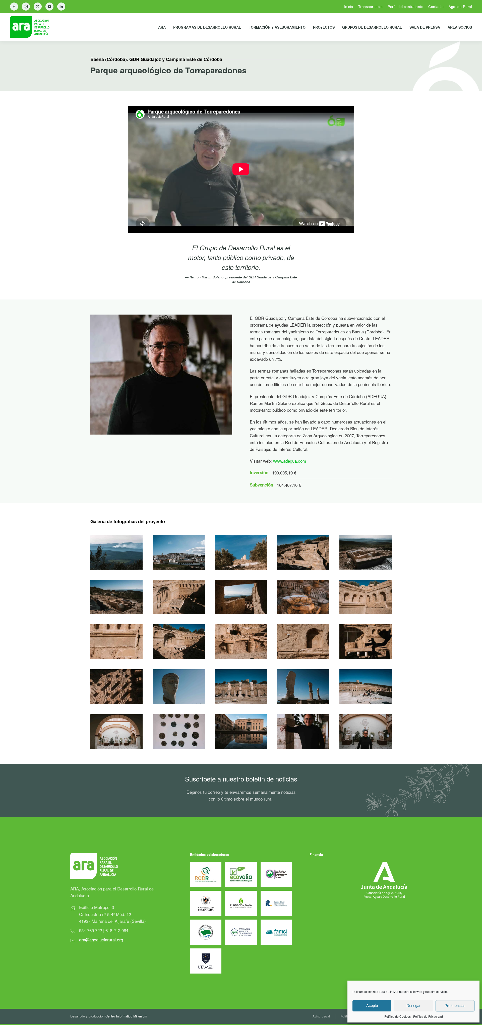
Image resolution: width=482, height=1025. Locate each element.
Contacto (436, 6)
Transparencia (370, 6)
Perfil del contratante (405, 6)
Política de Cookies (397, 1016)
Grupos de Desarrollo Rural (372, 27)
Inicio (348, 6)
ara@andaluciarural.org (101, 939)
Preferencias (455, 1005)
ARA (162, 27)
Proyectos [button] (324, 27)
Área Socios (460, 27)
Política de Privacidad (428, 1016)
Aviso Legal (321, 1016)
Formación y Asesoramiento (277, 27)
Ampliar (116, 552)
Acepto (372, 1005)
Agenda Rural (460, 6)
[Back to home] (33, 27)
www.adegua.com (289, 461)
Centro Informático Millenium (126, 1016)
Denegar (413, 1005)
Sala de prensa (424, 27)
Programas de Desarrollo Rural (207, 27)
